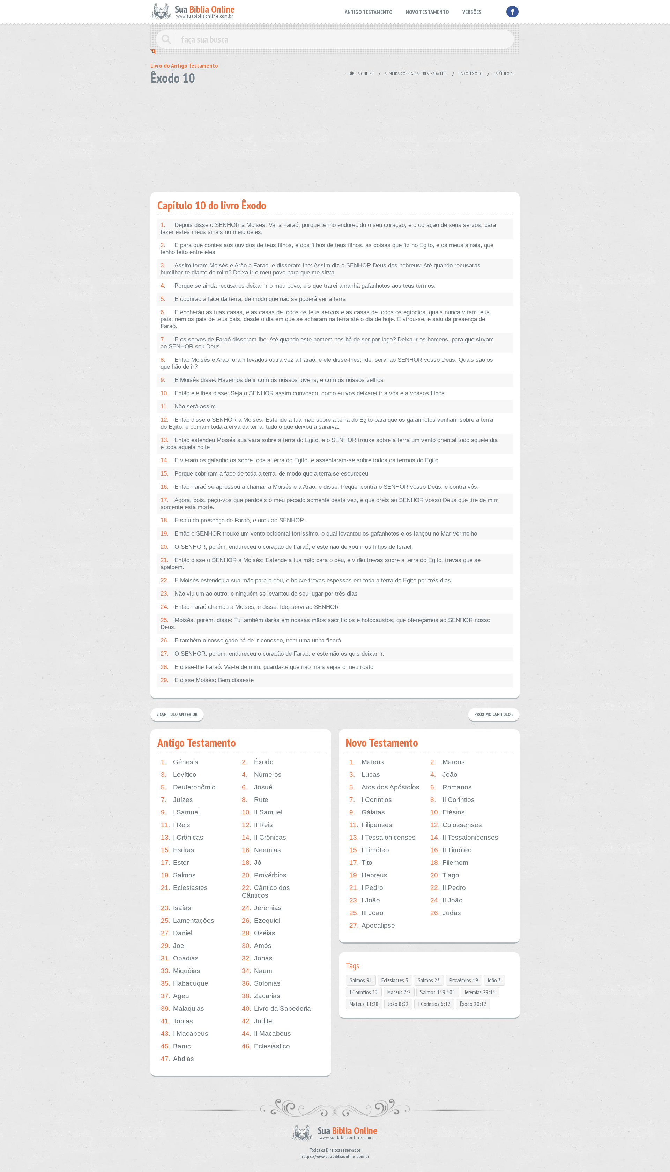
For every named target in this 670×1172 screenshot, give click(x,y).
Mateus (366, 762)
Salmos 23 (429, 980)
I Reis (175, 824)
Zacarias (261, 996)
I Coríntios (370, 799)
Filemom (449, 862)
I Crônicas (182, 837)
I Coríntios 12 (364, 992)
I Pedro (366, 887)
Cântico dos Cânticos (266, 891)
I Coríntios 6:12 (434, 1004)
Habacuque (184, 983)
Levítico (178, 774)
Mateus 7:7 (399, 992)
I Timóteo (369, 850)
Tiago (444, 875)
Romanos (451, 787)
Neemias (261, 850)
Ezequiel (261, 920)
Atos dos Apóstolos (384, 787)
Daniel (176, 933)
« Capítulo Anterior (177, 714)
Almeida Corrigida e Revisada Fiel (416, 74)
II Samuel (262, 812)
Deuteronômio (188, 787)
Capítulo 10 (504, 74)
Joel (173, 945)
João (443, 774)
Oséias (258, 933)
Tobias (177, 1021)
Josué (257, 787)
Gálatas (367, 812)
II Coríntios (452, 799)
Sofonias (261, 983)
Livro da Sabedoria (276, 1008)
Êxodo (258, 762)
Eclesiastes (184, 887)
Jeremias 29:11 (480, 992)
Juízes (177, 799)
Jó (251, 862)
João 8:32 (398, 1004)
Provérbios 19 (463, 980)
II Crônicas (264, 837)
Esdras (177, 850)
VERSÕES (472, 11)
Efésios (447, 812)
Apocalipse (372, 925)
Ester (175, 862)
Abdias (177, 1058)
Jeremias (262, 908)
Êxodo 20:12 (473, 1004)
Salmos (178, 875)
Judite (257, 1021)
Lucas (364, 774)
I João (364, 900)
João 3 (494, 980)
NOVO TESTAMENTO (427, 11)
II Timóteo (451, 850)
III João (366, 912)
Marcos (447, 762)
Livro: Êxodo (470, 74)
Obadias (180, 958)
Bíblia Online (361, 74)
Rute (255, 799)
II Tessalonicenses (464, 837)
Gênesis (179, 762)
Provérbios (264, 875)
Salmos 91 (361, 980)
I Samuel (180, 812)
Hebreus (368, 875)
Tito (360, 862)
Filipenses (370, 824)
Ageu (175, 996)
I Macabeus (184, 1033)
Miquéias (180, 970)
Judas (445, 912)
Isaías (176, 908)
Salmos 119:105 (437, 992)
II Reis (257, 824)
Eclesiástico (266, 1046)
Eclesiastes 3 (394, 980)
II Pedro (448, 887)
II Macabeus (266, 1033)
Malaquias (182, 1008)
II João (446, 900)
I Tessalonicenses (382, 837)
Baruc (176, 1046)
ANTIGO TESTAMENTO (368, 11)
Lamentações (187, 920)
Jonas (257, 958)
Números (262, 774)
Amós (256, 945)
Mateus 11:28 (364, 1004)
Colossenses (456, 824)
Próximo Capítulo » (493, 714)
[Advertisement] (335, 136)
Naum (257, 970)
